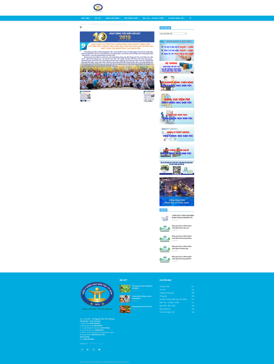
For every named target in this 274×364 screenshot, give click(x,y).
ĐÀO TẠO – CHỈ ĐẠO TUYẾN (153, 18)
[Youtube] (99, 350)
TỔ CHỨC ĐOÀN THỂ (175, 18)
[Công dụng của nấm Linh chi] (125, 309)
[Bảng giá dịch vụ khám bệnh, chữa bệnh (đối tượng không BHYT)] (164, 238)
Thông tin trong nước (166, 293)
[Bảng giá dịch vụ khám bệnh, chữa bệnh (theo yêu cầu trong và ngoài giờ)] (164, 228)
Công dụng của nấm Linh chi (142, 306)
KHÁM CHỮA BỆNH (112, 18)
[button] (191, 18)
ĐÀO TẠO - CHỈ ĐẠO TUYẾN (169, 302)
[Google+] (88, 350)
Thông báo (163, 296)
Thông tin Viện (164, 286)
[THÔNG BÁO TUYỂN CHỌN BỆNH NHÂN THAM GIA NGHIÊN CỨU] (164, 218)
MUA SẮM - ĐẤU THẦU (167, 306)
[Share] (93, 350)
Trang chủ (83, 24)
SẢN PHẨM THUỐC (131, 18)
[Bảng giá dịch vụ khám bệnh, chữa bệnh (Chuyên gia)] (164, 249)
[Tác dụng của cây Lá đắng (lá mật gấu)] (125, 288)
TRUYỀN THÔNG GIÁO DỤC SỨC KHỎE (173, 299)
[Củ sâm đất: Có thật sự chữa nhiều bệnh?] (125, 299)
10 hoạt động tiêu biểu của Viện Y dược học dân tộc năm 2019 (106, 24)
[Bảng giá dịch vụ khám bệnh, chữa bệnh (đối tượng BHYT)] (164, 259)
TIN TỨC (97, 18)
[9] (117, 60)
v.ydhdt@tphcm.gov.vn (96, 344)
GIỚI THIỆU (85, 18)
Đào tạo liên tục (165, 309)
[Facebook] (82, 350)
